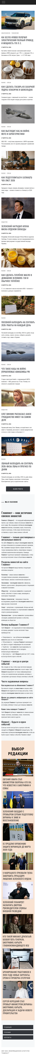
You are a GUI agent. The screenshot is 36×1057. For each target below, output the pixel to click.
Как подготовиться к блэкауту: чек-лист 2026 (16, 179)
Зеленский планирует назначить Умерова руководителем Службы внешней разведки (14, 906)
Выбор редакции (18, 751)
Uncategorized (5, 33)
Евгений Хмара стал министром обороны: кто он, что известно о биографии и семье (17, 784)
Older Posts (18, 489)
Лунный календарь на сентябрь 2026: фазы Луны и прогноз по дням (17, 466)
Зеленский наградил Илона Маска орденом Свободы (15, 227)
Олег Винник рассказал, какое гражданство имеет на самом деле (16, 417)
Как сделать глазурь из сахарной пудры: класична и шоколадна (18, 88)
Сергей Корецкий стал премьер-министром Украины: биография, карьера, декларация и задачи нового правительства (17, 1007)
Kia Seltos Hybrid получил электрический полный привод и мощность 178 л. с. (17, 40)
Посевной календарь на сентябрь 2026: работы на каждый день (18, 323)
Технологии (15, 33)
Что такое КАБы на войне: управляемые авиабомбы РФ (15, 370)
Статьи (9, 82)
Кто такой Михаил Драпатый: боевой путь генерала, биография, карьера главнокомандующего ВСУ (17, 941)
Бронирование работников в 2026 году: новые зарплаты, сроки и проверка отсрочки (17, 975)
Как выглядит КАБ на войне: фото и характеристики (15, 132)
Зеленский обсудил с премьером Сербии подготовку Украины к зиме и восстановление (18, 816)
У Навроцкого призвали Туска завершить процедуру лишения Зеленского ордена (17, 875)
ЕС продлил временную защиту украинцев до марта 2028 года (17, 846)
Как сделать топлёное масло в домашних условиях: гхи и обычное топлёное (16, 278)
